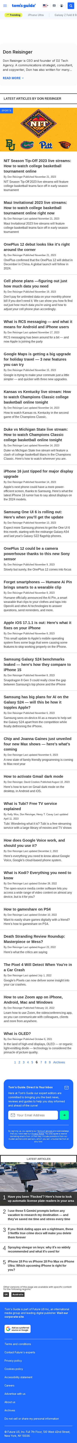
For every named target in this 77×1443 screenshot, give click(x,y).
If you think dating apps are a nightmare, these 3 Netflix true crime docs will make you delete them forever (40, 1233)
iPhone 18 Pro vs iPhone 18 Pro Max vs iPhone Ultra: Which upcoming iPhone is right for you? (41, 1265)
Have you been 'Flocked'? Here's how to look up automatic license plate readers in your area (41, 1198)
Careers (9, 1385)
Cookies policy (13, 1368)
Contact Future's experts (19, 1352)
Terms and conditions (17, 1344)
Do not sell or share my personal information (31, 1418)
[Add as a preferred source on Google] (17, 1329)
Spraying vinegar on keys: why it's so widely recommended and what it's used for (39, 1249)
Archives (59, 1062)
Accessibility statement (18, 1377)
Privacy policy (13, 1360)
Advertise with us (14, 1393)
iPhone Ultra (36, 15)
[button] (71, 5)
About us (9, 1402)
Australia (18, 1294)
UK (6, 1294)
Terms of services (45, 1131)
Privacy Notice (37, 1134)
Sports (6, 110)
